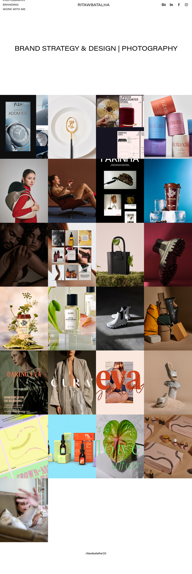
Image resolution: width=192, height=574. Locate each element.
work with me (14, 9)
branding (11, 4)
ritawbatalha (94, 4)
